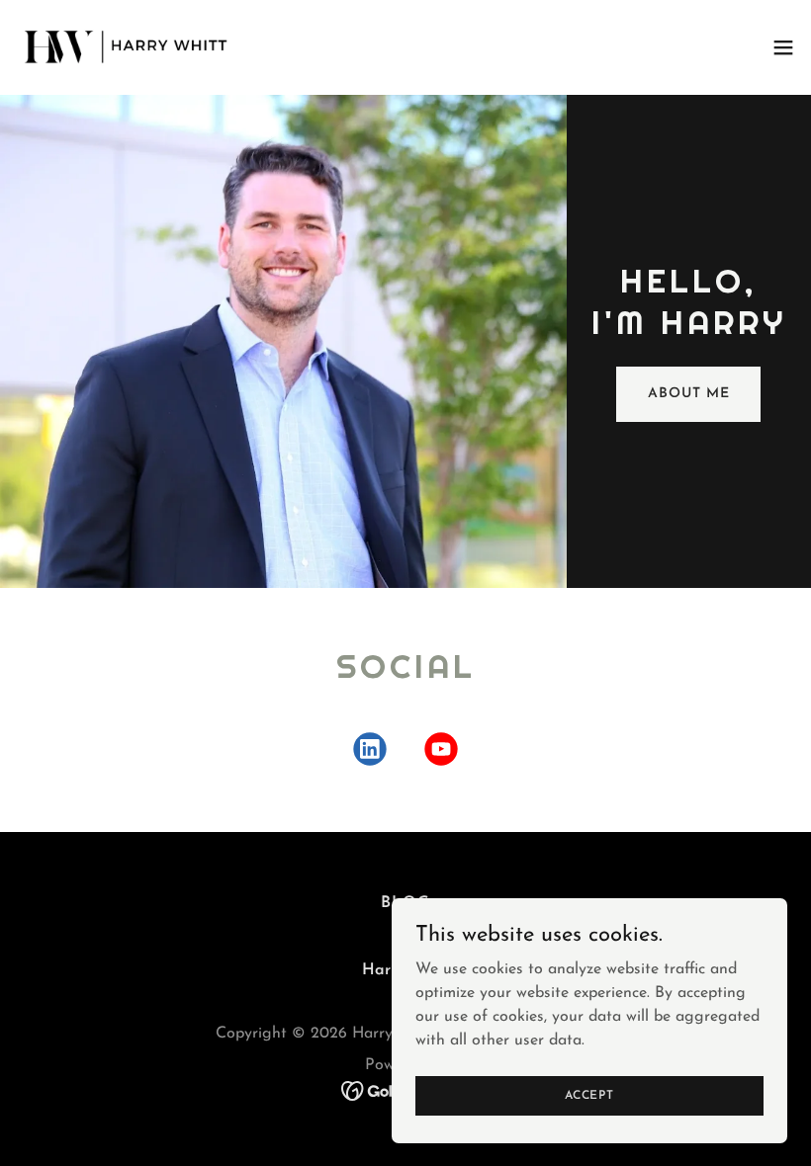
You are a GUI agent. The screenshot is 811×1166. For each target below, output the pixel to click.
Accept (589, 1095)
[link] (127, 47)
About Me (688, 393)
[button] (783, 47)
